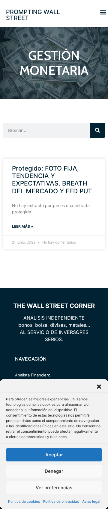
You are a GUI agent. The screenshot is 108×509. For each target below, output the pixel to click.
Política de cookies (24, 501)
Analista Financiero (32, 375)
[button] (99, 387)
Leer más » (22, 226)
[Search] (97, 130)
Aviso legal (91, 501)
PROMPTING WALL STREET (33, 15)
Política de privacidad (61, 501)
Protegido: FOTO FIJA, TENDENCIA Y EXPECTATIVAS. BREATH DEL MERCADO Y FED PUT (52, 180)
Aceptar (54, 455)
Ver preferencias (54, 487)
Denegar (54, 471)
